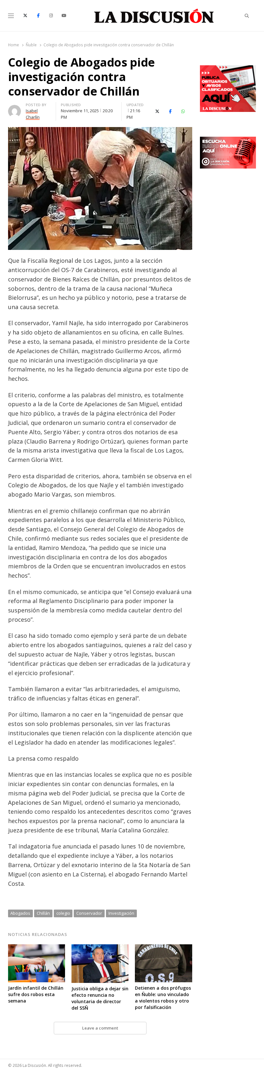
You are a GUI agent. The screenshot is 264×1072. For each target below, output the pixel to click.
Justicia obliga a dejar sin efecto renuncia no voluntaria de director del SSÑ (99, 998)
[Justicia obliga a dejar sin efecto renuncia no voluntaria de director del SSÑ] (99, 948)
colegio (63, 913)
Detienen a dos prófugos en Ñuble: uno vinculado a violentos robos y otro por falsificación (163, 997)
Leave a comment (100, 1028)
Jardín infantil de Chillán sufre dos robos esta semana (35, 994)
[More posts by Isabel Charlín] (14, 109)
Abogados (20, 913)
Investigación (121, 913)
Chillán (43, 913)
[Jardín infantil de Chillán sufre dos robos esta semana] (36, 948)
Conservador (89, 913)
